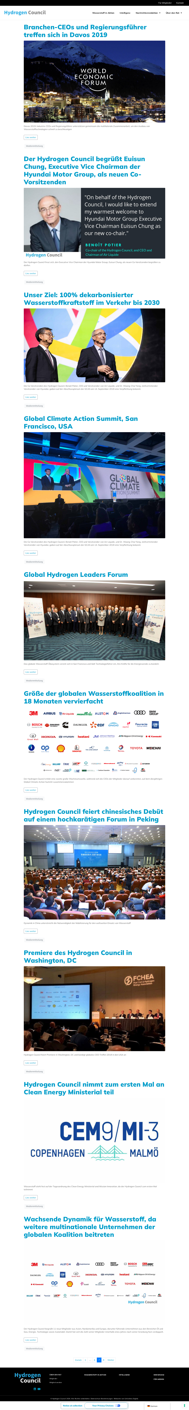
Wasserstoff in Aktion (103, 13)
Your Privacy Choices (103, 1405)
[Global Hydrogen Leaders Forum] (94, 620)
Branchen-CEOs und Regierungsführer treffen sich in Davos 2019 (85, 31)
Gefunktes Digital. (131, 1399)
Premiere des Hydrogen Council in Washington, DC (78, 956)
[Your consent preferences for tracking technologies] (184, 1405)
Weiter (110, 1360)
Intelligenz (125, 13)
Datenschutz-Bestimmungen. (102, 1399)
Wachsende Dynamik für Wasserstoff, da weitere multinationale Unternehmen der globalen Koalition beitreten (90, 1226)
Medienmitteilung (34, 146)
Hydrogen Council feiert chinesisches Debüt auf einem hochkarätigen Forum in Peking (93, 815)
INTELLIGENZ (124, 1375)
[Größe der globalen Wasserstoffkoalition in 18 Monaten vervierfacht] (94, 741)
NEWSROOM (159, 1375)
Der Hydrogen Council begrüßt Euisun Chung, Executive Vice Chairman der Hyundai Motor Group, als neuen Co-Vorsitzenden (84, 170)
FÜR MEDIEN (159, 1379)
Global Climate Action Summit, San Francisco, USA (81, 422)
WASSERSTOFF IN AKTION (95, 1375)
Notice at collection (72, 1405)
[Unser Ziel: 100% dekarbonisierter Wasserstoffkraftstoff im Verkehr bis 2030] (94, 345)
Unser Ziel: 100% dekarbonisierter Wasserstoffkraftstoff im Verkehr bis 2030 (92, 299)
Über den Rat (172, 13)
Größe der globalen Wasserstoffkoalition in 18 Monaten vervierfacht (94, 697)
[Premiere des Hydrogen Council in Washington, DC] (94, 1008)
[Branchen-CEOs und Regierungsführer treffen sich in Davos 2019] (94, 81)
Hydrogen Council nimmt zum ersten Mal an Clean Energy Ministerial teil (94, 1088)
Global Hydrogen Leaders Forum (76, 574)
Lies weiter (30, 137)
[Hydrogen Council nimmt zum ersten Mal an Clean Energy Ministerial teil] (94, 1140)
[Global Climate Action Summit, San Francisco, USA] (94, 485)
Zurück (78, 1360)
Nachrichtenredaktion (147, 13)
